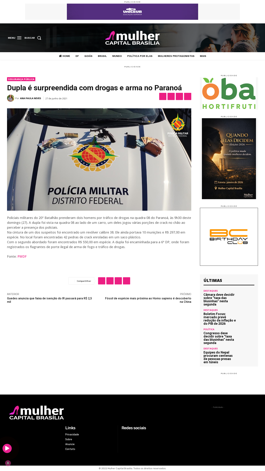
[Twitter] (247, 38)
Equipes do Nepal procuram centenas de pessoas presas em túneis (218, 357)
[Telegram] (187, 96)
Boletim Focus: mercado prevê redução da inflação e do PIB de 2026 (220, 318)
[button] (34, 37)
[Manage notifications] (8, 463)
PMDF (22, 256)
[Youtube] (254, 38)
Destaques (211, 291)
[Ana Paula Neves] (11, 98)
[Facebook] (232, 38)
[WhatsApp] (179, 96)
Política (209, 329)
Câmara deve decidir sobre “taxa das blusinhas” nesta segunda (219, 299)
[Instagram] (239, 38)
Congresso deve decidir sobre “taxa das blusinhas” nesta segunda (219, 338)
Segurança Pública (21, 79)
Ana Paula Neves (30, 98)
